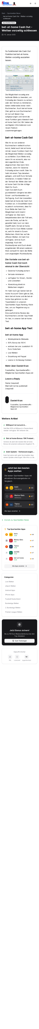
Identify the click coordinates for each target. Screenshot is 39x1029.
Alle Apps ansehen (18, 566)
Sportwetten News (13, 13)
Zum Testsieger (21, 641)
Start (3, 13)
